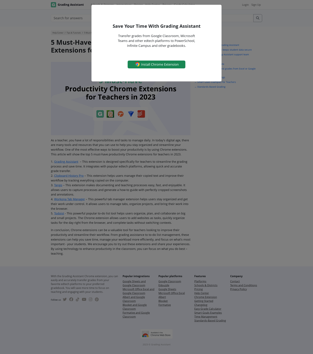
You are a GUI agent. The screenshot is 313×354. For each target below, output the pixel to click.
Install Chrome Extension (159, 64)
